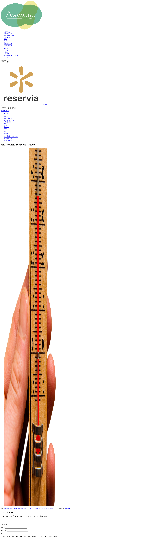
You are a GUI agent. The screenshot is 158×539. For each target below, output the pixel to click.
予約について (8, 44)
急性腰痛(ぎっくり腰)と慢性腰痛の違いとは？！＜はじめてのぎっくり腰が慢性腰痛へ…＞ (30, 508)
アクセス (6, 42)
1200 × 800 (67, 508)
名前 (3, 527)
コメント (4, 524)
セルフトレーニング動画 (11, 55)
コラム (6, 50)
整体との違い (8, 33)
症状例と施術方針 (9, 35)
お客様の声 (7, 37)
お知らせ (6, 52)
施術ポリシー (8, 32)
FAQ (5, 40)
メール (3, 530)
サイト (3, 533)
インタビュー (8, 57)
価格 (5, 39)
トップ (6, 48)
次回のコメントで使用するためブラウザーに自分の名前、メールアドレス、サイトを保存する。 (31, 537)
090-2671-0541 (5, 111)
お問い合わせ (8, 45)
